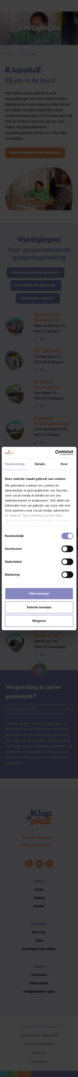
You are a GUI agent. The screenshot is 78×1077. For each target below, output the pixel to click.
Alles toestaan (39, 593)
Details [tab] (40, 464)
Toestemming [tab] (15, 464)
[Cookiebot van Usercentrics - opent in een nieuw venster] (55, 452)
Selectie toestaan (39, 607)
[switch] (67, 548)
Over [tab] (64, 464)
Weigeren (39, 621)
